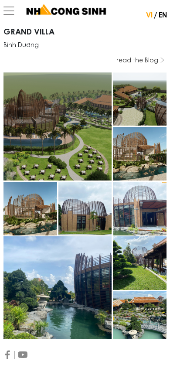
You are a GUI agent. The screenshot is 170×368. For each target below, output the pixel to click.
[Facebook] (7, 355)
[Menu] (8, 11)
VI (149, 15)
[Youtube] (23, 355)
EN (163, 15)
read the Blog (138, 61)
